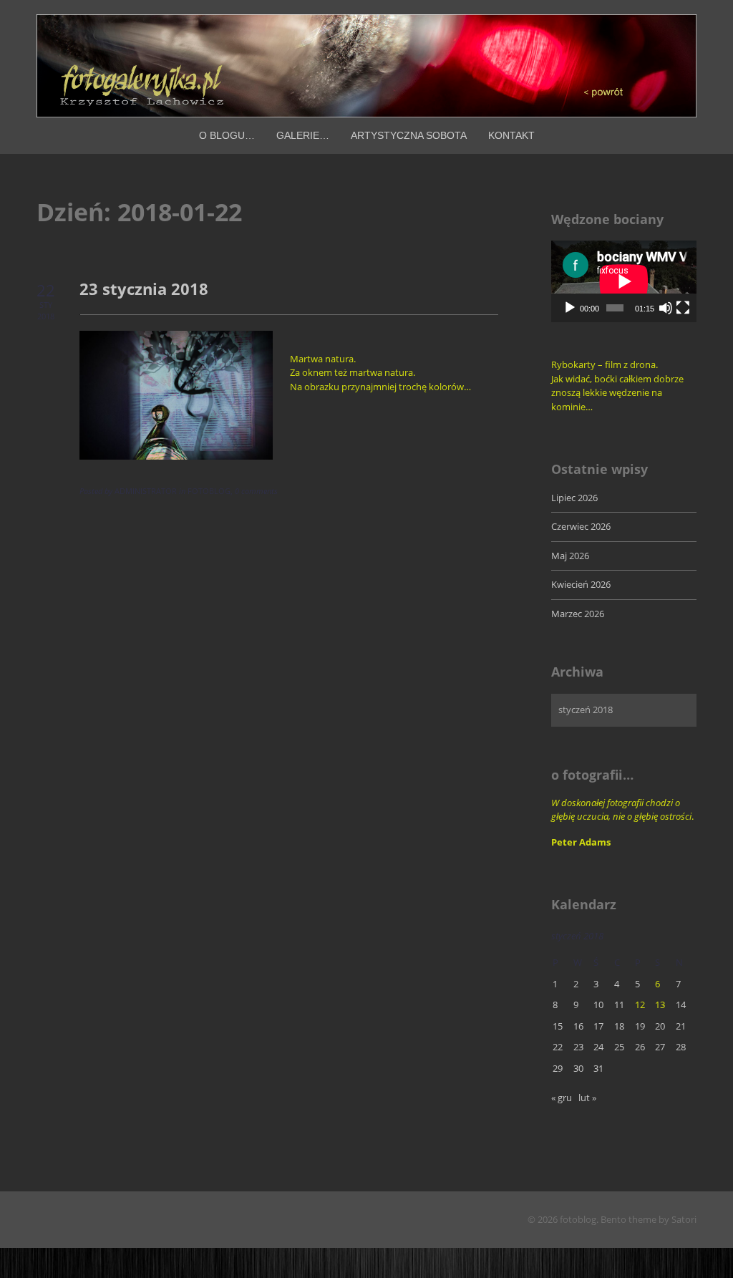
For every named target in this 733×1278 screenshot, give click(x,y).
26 (640, 1046)
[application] (623, 281)
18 (619, 1026)
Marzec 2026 (577, 613)
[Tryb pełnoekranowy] (683, 308)
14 (681, 1004)
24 (598, 1046)
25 (619, 1046)
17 (598, 1026)
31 (598, 1068)
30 (578, 1068)
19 (640, 1026)
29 (558, 1068)
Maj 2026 (570, 555)
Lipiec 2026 (574, 497)
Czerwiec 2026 (581, 526)
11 (619, 1004)
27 (660, 1046)
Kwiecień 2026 (581, 584)
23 (578, 1046)
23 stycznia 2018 (143, 288)
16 (578, 1026)
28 (681, 1046)
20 (660, 1026)
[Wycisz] (666, 308)
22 (558, 1046)
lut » (587, 1097)
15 (558, 1026)
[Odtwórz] (570, 308)
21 (681, 1026)
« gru (561, 1097)
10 (598, 1004)
